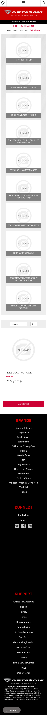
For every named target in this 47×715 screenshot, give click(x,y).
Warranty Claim (23, 647)
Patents (23, 658)
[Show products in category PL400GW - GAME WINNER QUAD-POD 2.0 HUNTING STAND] (23, 132)
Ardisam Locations (23, 632)
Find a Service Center (23, 663)
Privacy (23, 612)
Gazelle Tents (23, 455)
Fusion (23, 451)
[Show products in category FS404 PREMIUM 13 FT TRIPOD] (23, 77)
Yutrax (23, 492)
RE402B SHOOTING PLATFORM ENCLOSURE (23, 307)
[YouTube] (30, 526)
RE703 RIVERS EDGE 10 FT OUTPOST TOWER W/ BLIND (23, 197)
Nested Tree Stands (23, 469)
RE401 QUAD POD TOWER (23, 253)
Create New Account (23, 602)
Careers (23, 520)
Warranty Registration (23, 642)
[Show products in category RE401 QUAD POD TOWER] (23, 243)
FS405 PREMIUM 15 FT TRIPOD (23, 115)
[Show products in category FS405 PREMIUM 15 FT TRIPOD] (23, 105)
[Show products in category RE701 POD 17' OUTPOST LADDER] (23, 160)
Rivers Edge (23, 474)
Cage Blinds (23, 433)
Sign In (23, 607)
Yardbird (23, 487)
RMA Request (23, 652)
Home (9, 30)
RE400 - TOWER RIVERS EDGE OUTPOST (23, 226)
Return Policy (23, 627)
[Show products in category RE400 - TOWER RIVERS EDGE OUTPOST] (23, 215)
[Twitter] (17, 526)
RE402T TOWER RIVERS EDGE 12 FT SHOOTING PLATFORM (23, 279)
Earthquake (23, 442)
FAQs (23, 668)
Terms (24, 617)
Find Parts (23, 637)
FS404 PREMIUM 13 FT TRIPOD (23, 88)
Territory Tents (24, 478)
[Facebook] (23, 526)
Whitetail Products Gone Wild (23, 483)
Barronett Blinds (23, 428)
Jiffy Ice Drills (23, 464)
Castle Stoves (23, 437)
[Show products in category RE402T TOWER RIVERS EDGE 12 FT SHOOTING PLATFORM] (23, 270)
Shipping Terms (23, 622)
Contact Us (23, 515)
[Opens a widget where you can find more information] (12, 710)
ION (23, 460)
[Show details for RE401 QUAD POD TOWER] (23, 350)
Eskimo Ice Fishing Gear (23, 446)
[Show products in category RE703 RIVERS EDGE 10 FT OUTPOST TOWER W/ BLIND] (23, 188)
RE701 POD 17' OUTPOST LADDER (23, 170)
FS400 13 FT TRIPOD (24, 60)
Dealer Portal (23, 673)
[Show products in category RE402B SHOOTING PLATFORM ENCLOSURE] (23, 298)
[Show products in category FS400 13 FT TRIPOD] (23, 50)
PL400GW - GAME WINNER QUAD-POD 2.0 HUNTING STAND (23, 142)
